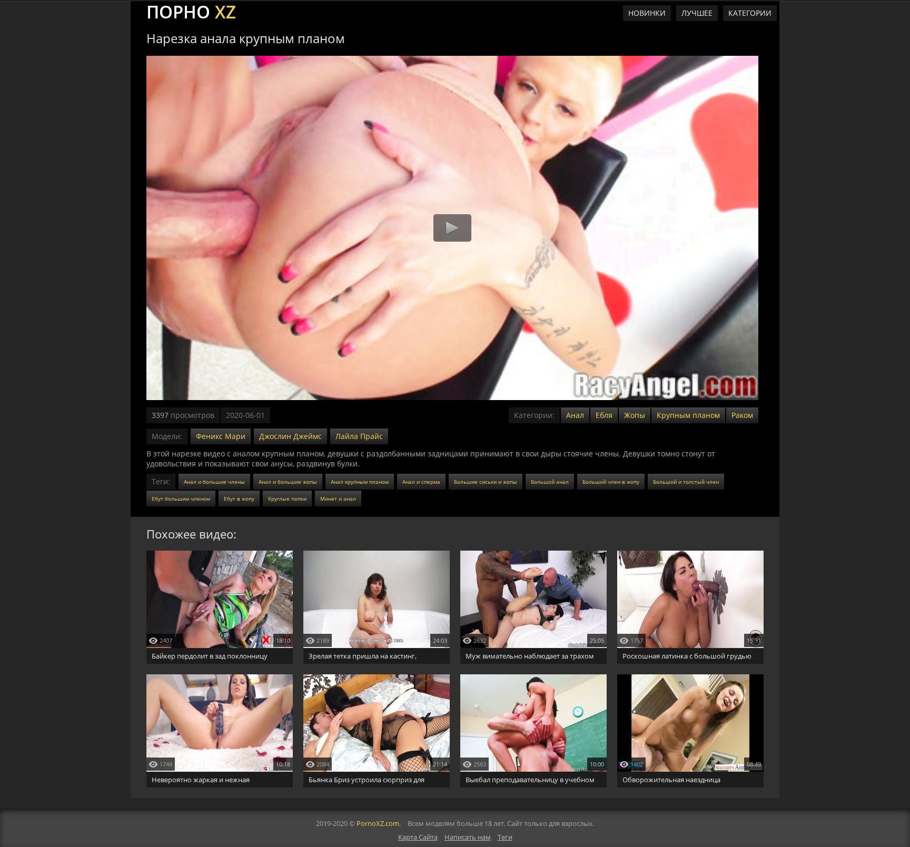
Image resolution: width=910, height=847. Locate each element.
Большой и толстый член (686, 481)
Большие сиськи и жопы (485, 481)
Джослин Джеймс (290, 436)
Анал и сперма (421, 481)
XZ (191, 10)
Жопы (634, 415)
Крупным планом (688, 415)
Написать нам (467, 837)
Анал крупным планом (360, 481)
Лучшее (697, 13)
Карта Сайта (418, 837)
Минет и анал (338, 498)
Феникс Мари (220, 436)
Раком (742, 415)
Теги (505, 837)
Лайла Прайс (359, 436)
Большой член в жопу (610, 481)
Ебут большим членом (181, 498)
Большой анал (550, 481)
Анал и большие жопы (288, 481)
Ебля (604, 415)
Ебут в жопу (239, 498)
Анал (575, 415)
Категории (749, 13)
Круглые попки (287, 498)
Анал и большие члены (214, 481)
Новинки (647, 13)
